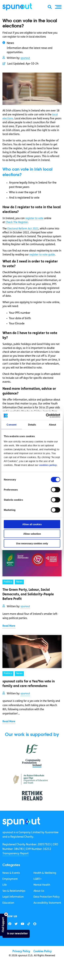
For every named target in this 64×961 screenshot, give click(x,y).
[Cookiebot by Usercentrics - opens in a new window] (46, 415)
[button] (58, 7)
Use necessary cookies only (32, 543)
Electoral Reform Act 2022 (22, 228)
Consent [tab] (11, 424)
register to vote (34, 218)
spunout (25, 58)
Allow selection (32, 533)
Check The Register (17, 222)
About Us (38, 891)
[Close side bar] (6, 914)
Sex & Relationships (13, 891)
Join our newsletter (16, 933)
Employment (10, 879)
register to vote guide (42, 254)
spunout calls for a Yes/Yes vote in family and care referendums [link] (28, 684)
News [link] (19, 582)
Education (8, 903)
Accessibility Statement (47, 903)
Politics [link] (8, 582)
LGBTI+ (37, 879)
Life (4, 885)
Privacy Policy (21, 951)
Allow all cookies (32, 524)
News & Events (11, 873)
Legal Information (13, 897)
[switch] (55, 489)
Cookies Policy (42, 951)
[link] (21, 821)
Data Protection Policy (46, 897)
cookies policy (48, 464)
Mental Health (41, 885)
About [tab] (52, 424)
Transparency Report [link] (15, 853)
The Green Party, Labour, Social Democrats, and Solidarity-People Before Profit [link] (28, 594)
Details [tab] (32, 424)
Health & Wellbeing (44, 873)
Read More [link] (8, 626)
